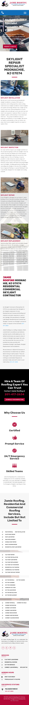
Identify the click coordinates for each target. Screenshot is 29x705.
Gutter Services (10, 664)
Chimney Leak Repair (11, 667)
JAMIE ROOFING (8, 279)
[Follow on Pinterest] (10, 647)
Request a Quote (10, 46)
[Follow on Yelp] (6, 647)
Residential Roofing (11, 662)
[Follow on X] (14, 647)
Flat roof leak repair (11, 659)
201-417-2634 (14, 362)
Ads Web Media (14, 700)
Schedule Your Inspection (14, 399)
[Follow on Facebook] (3, 647)
